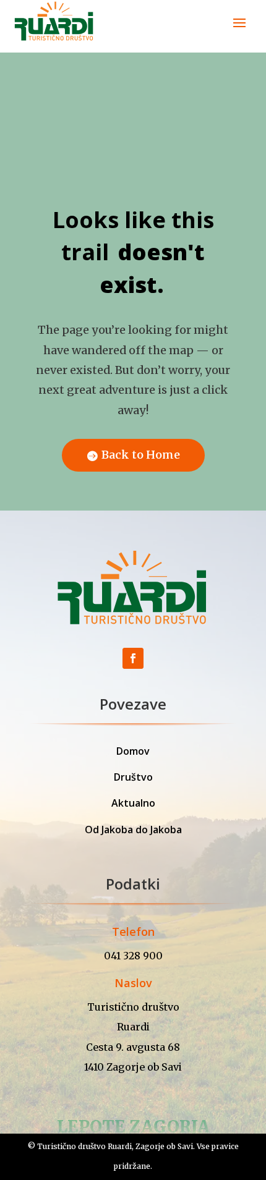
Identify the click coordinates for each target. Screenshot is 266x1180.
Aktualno (133, 803)
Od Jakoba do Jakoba (133, 829)
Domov (133, 751)
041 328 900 (133, 955)
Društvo (133, 777)
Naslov (133, 982)
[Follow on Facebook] (133, 658)
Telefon (133, 931)
